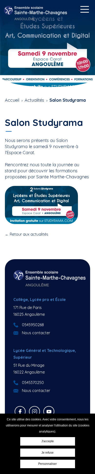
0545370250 (33, 382)
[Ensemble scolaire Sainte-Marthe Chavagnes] (35, 13)
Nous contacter (36, 332)
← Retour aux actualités (26, 234)
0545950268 (33, 324)
